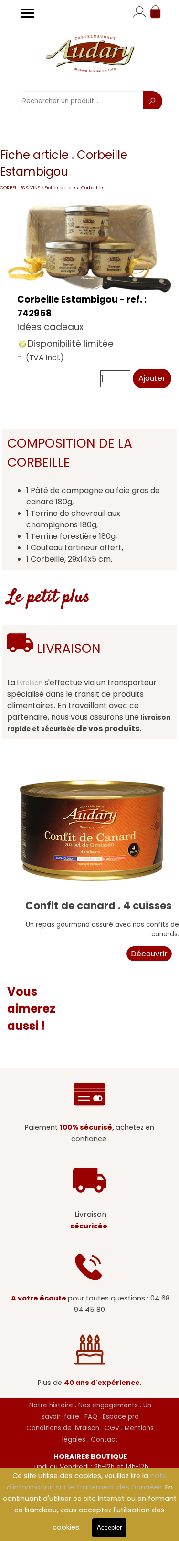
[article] (89, 296)
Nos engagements (108, 1405)
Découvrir (149, 953)
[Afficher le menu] (28, 13)
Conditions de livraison (62, 1428)
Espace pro (121, 1416)
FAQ (90, 1416)
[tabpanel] (89, 499)
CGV (112, 1428)
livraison (29, 683)
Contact (104, 1439)
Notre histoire (51, 1405)
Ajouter (152, 378)
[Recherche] (152, 101)
